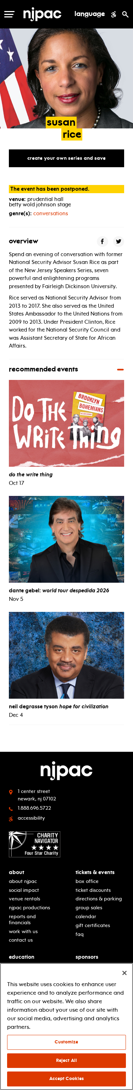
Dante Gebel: (59, 590)
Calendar (86, 917)
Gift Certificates (93, 925)
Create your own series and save (66, 158)
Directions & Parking (99, 899)
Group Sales (89, 908)
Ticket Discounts (93, 890)
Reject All (66, 1060)
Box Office (87, 881)
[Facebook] (102, 242)
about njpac (23, 881)
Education (21, 957)
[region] (66, 1026)
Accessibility (31, 818)
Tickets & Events (95, 872)
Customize (66, 1042)
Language (89, 14)
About (16, 872)
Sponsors (87, 957)
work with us (23, 931)
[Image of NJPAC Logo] (45, 14)
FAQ (80, 934)
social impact (24, 890)
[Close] (124, 973)
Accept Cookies (66, 1078)
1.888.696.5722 (34, 808)
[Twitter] (118, 242)
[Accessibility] (113, 14)
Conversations (50, 213)
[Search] (125, 14)
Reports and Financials (22, 920)
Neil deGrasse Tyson (59, 706)
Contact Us (21, 940)
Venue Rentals (24, 899)
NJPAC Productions (29, 908)
